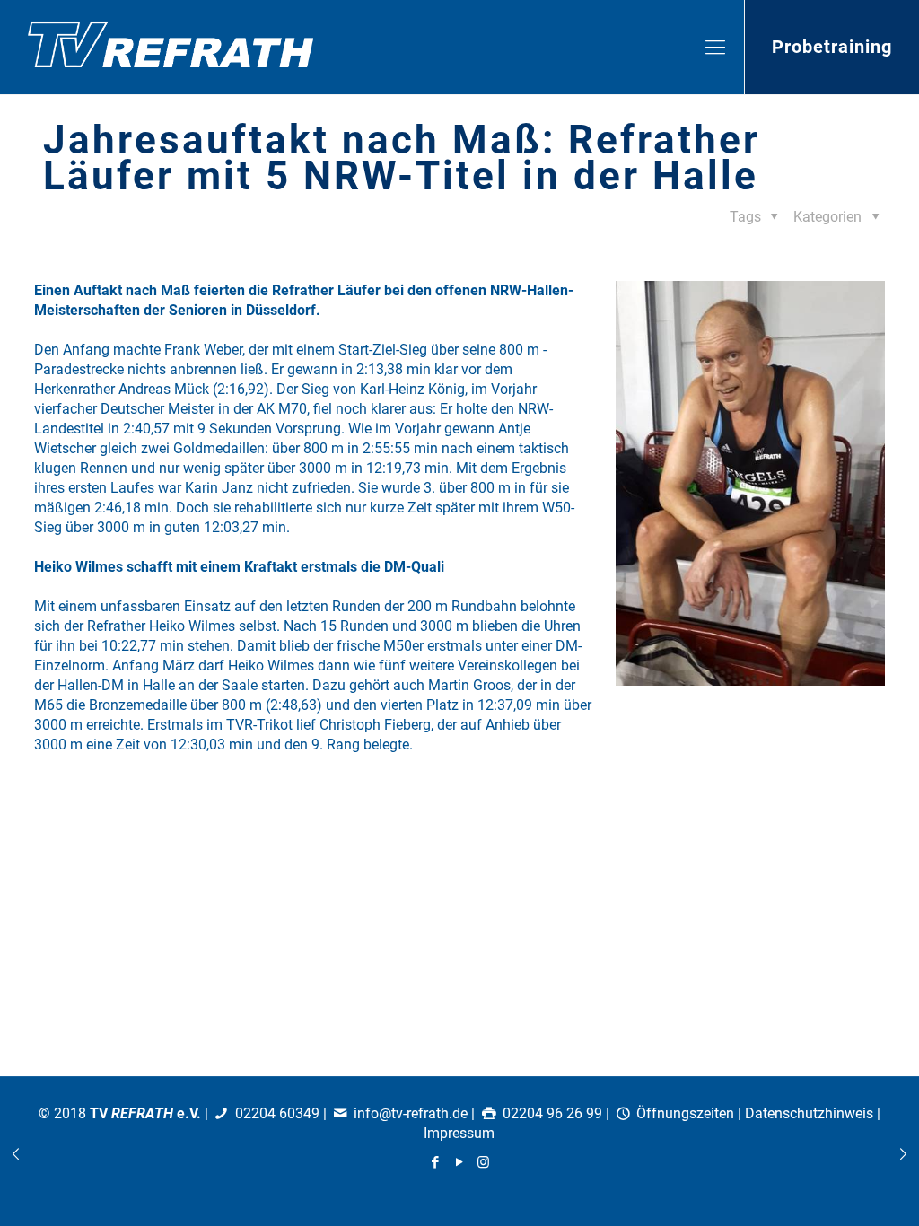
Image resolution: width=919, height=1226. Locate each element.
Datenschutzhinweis (809, 1113)
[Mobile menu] (715, 47)
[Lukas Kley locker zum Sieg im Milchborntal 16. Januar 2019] (903, 1154)
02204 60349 (277, 1113)
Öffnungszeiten (685, 1113)
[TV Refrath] (170, 47)
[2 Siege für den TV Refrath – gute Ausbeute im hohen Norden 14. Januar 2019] (15, 1154)
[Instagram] (483, 1162)
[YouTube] (459, 1162)
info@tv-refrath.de (411, 1113)
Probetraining (832, 46)
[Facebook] (434, 1162)
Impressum (459, 1133)
